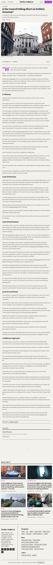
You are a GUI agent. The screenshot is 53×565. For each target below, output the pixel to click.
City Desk (4, 6)
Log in (41, 2)
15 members (12, 79)
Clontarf (16, 422)
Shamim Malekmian (31, 517)
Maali (35, 562)
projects (34, 555)
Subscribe (48, 2)
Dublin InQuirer (16, 562)
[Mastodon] (2, 552)
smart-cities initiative (35, 260)
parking (3, 480)
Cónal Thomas (6, 19)
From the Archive (26, 555)
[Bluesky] (8, 549)
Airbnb (27, 158)
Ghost (30, 562)
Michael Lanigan (5, 519)
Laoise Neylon (30, 491)
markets (4, 160)
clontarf (9, 115)
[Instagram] (11, 549)
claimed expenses (13, 207)
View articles (5, 436)
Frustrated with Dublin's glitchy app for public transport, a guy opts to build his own (39, 513)
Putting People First (21, 131)
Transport (30, 508)
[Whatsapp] (13, 549)
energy (3, 508)
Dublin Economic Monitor (37, 246)
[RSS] (5, 549)
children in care (31, 480)
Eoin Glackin (4, 491)
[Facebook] (2, 549)
